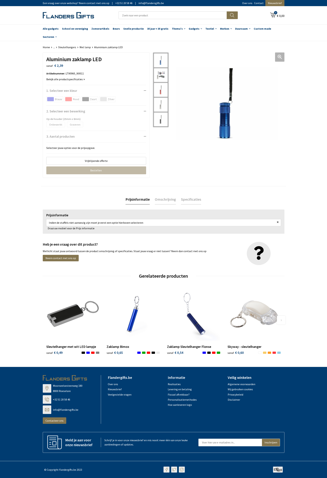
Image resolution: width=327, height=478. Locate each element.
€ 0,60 (236, 352)
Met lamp (85, 47)
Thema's (177, 28)
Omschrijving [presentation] (165, 199)
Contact (259, 3)
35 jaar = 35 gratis (157, 28)
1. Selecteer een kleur (61, 90)
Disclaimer (234, 399)
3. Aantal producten (60, 136)
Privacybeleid (235, 394)
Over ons (247, 3)
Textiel (209, 28)
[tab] (138, 199)
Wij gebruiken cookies (240, 389)
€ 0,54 (175, 352)
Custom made (262, 28)
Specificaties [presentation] (191, 199)
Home (46, 47)
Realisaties (174, 384)
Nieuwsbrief (275, 3)
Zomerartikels (100, 28)
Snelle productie (133, 28)
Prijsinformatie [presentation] (138, 199)
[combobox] (173, 15)
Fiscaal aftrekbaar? (179, 394)
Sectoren (48, 36)
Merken (224, 28)
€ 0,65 (115, 352)
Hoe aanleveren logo (180, 404)
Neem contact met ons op (60, 258)
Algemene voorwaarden (241, 384)
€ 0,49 (54, 352)
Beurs (116, 28)
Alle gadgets (51, 28)
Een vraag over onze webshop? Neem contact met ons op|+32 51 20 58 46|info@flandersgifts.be (103, 3)
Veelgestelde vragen (119, 394)
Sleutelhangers (67, 47)
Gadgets (194, 28)
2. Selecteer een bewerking (65, 111)
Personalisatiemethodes (182, 399)
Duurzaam (241, 28)
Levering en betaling (180, 389)
